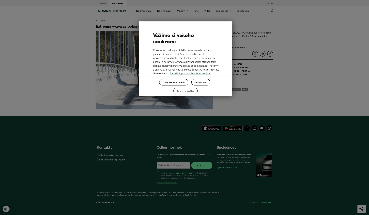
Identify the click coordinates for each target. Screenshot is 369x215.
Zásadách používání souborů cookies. (190, 73)
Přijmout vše (200, 82)
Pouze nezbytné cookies (174, 82)
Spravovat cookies (185, 91)
